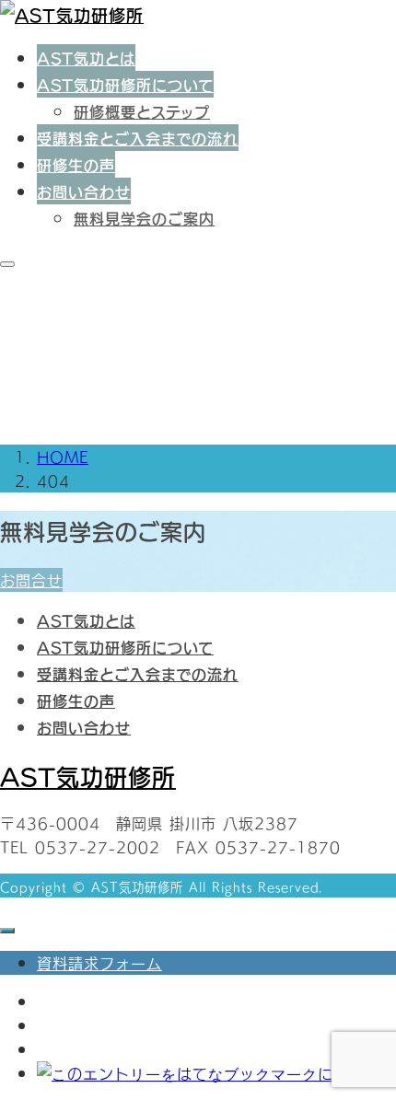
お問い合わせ (84, 191)
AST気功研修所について (125, 84)
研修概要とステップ (142, 111)
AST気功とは (86, 57)
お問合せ (31, 580)
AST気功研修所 (88, 775)
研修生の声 (76, 164)
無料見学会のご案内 (144, 217)
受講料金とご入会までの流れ (138, 137)
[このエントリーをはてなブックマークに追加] (201, 1073)
